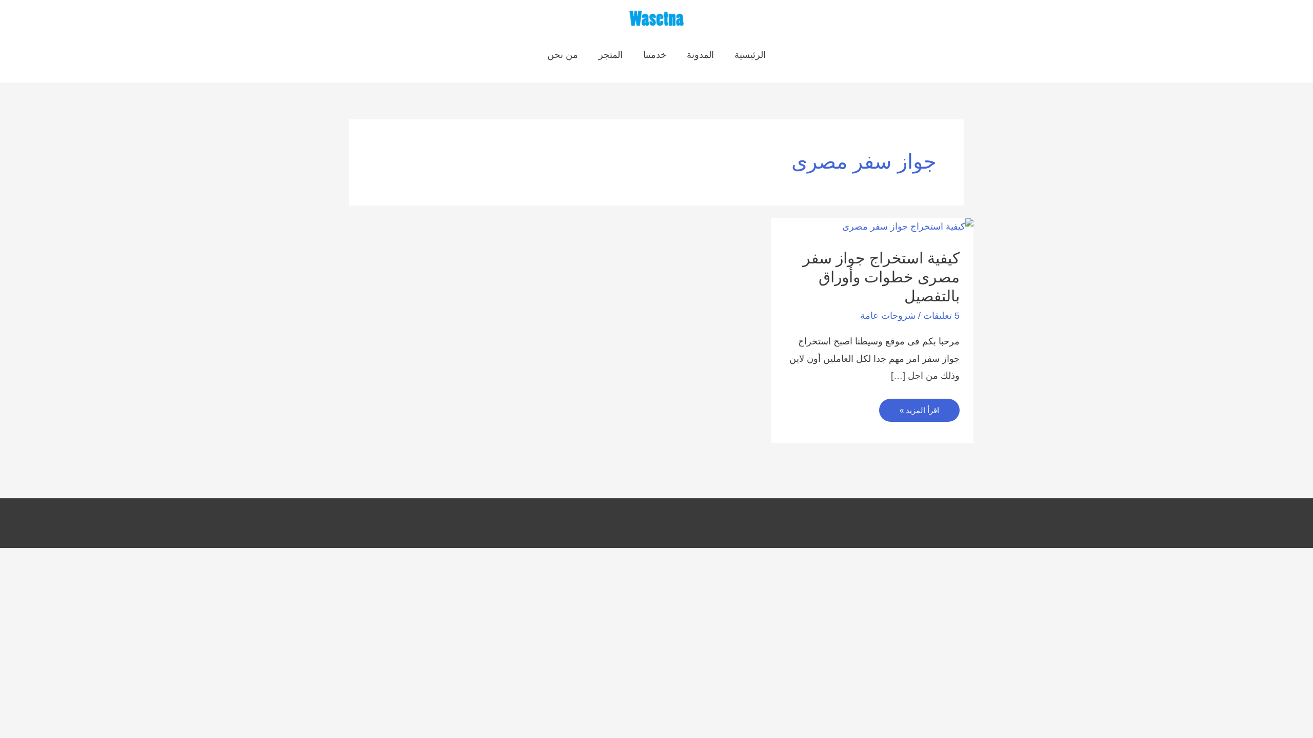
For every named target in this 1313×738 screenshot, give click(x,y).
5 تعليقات (941, 316)
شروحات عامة (888, 316)
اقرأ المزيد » (920, 413)
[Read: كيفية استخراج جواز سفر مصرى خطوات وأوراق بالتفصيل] (907, 226)
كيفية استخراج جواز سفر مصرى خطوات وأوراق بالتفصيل (881, 277)
